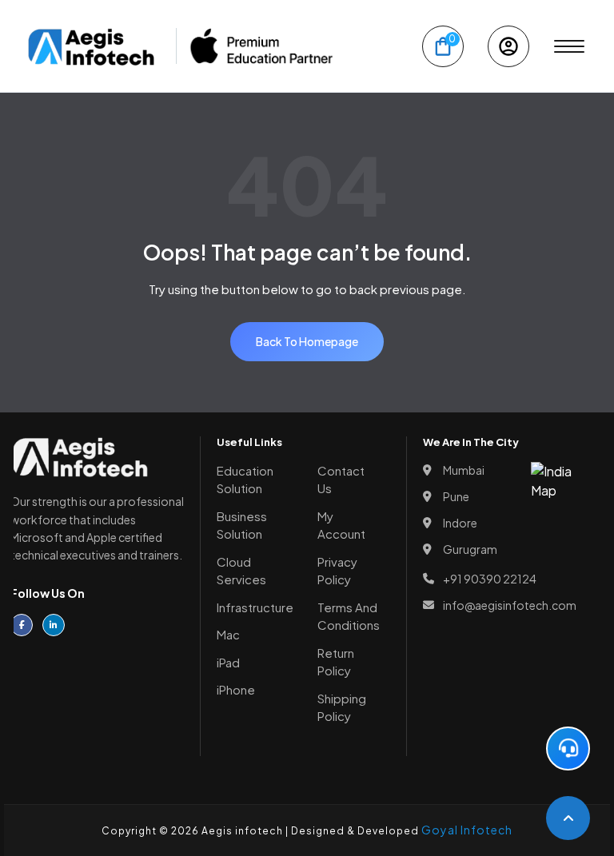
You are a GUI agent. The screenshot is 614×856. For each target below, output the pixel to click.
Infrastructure (255, 607)
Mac (228, 634)
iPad (228, 662)
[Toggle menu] (569, 46)
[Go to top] (568, 818)
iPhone (236, 689)
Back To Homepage (307, 341)
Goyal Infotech (466, 829)
